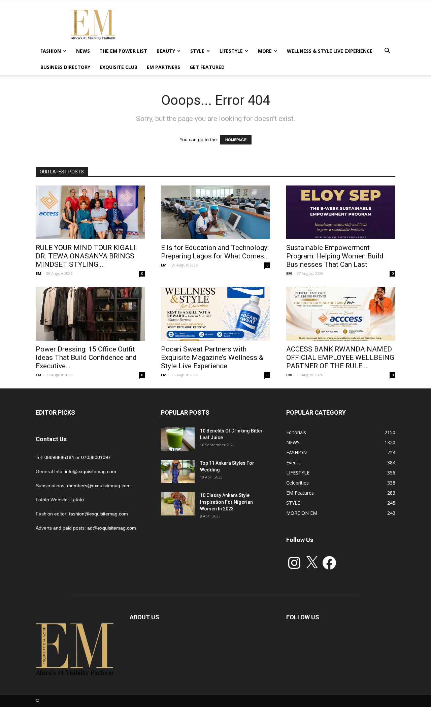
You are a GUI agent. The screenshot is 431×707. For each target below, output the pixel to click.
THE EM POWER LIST (123, 51)
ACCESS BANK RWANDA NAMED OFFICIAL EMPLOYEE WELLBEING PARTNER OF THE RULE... (340, 357)
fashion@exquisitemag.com (98, 513)
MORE (265, 51)
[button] (387, 51)
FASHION (50, 51)
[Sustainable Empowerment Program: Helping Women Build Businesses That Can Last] (340, 212)
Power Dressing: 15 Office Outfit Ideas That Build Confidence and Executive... (86, 357)
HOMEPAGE (235, 140)
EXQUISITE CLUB (118, 67)
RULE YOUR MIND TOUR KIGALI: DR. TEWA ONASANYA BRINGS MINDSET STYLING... (86, 256)
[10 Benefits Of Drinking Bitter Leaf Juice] (178, 439)
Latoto (77, 499)
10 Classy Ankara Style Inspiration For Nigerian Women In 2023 (226, 502)
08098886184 (59, 457)
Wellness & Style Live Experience (329, 51)
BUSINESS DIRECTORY (65, 67)
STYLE (197, 51)
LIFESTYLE (231, 51)
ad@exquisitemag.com (111, 528)
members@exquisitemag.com (99, 485)
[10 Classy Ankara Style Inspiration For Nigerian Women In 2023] (178, 503)
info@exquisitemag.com (90, 471)
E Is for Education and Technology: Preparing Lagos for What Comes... (215, 252)
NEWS (83, 51)
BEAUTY (166, 51)
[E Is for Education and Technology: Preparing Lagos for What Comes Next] (215, 212)
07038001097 (96, 457)
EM (38, 273)
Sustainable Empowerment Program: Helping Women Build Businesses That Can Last (335, 256)
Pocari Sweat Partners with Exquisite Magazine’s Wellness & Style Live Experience (212, 357)
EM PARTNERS (163, 67)
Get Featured (207, 67)
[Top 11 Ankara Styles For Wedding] (178, 471)
